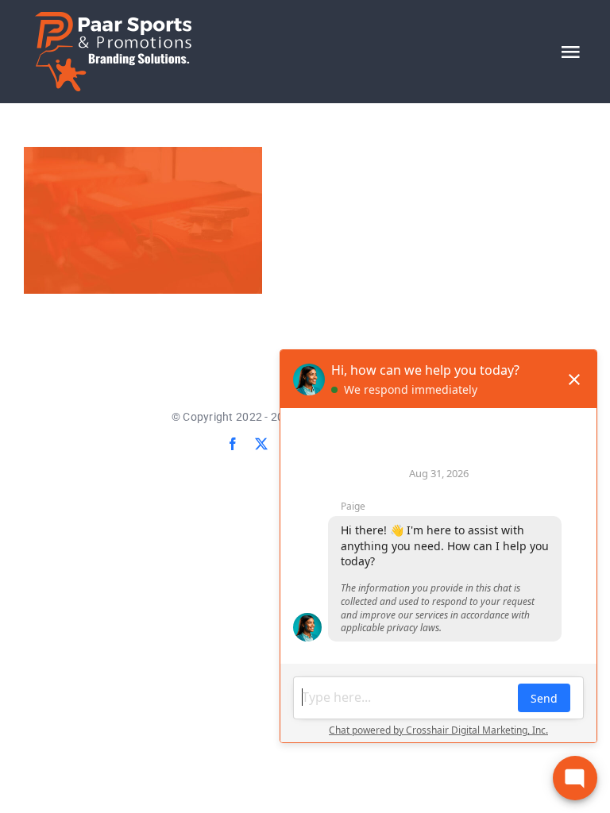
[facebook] (232, 443)
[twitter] (261, 443)
